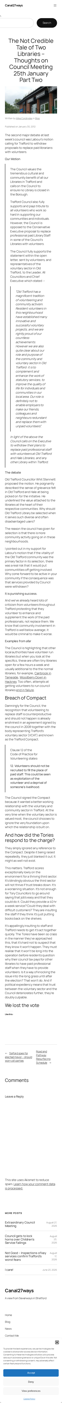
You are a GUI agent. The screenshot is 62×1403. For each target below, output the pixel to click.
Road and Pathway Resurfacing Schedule (43, 1057)
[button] (57, 1342)
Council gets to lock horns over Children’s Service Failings (19, 1239)
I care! (9, 1269)
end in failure (25, 690)
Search (47, 23)
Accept (31, 1372)
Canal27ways (14, 5)
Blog (37, 118)
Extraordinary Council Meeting (20, 1224)
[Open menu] (55, 5)
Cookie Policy (29, 1398)
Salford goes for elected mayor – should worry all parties (18, 1056)
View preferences (31, 1390)
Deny (31, 1381)
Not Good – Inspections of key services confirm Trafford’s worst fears (25, 1256)
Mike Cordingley (24, 118)
